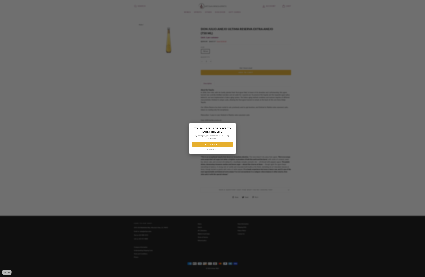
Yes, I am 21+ (212, 144)
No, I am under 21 (213, 149)
